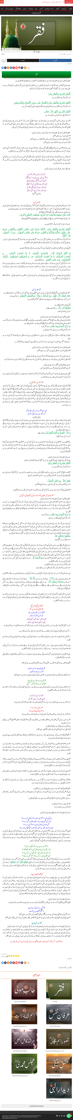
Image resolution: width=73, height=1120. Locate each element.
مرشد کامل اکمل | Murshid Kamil (20, 1051)
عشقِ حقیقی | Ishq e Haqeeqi (55, 1075)
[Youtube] (16, 66)
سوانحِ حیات (64, 8)
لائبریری (24, 8)
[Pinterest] (13, 66)
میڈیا (36, 8)
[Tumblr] (22, 66)
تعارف (70, 8)
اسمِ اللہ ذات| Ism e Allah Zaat (20, 1026)
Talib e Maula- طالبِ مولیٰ (20, 1001)
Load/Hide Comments (36, 1106)
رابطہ (2, 8)
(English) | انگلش (36, 13)
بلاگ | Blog (18, 8)
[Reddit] (8, 66)
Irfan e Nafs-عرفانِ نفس (55, 1026)
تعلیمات (57, 8)
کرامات (41, 8)
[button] (69, 1116)
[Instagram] (19, 66)
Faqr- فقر (55, 1001)
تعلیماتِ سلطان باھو (62, 967)
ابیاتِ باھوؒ (31, 8)
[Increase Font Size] (3, 54)
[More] (25, 66)
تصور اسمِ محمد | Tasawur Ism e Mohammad (55, 1051)
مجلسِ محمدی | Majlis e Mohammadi (20, 1075)
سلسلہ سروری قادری (49, 8)
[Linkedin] (11, 66)
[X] (5, 66)
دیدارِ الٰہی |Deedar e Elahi (54, 1100)
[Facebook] (2, 66)
